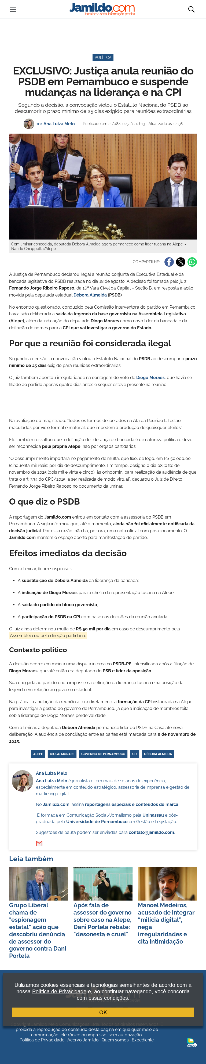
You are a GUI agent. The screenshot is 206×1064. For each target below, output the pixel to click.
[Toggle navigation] (13, 9)
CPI (134, 754)
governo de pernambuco (103, 754)
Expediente (143, 1039)
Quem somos (115, 1039)
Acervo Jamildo (83, 1039)
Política (103, 57)
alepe (38, 754)
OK (103, 1012)
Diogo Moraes (62, 754)
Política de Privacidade (42, 1039)
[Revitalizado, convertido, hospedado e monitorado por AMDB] (192, 1042)
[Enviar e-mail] (39, 843)
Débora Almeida (90, 295)
